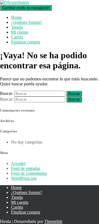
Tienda (17, 27)
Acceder (18, 163)
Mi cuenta (19, 32)
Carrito (17, 37)
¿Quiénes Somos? (26, 22)
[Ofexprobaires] (14, 2)
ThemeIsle (53, 221)
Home (16, 17)
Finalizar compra (25, 42)
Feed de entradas (25, 168)
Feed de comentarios (29, 173)
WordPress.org (24, 178)
